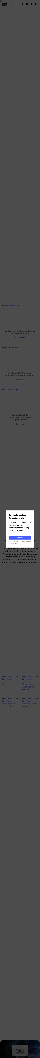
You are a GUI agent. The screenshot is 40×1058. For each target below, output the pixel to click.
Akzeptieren (20, 538)
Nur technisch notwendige (13, 542)
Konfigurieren (26, 542)
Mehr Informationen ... (18, 533)
